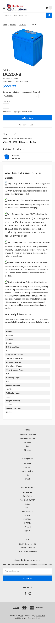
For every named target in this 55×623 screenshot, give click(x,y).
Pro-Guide (27, 496)
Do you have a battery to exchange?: (21, 92)
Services (27, 442)
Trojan (27, 515)
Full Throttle (27, 511)
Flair (21, 616)
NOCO (27, 508)
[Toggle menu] (3, 7)
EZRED (27, 523)
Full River (27, 519)
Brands (28, 479)
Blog (27, 446)
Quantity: (6, 101)
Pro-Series (27, 492)
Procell (27, 527)
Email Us (24, 142)
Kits (27, 475)
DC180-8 (16, 158)
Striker (27, 504)
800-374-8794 (11, 142)
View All (27, 531)
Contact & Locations (27, 434)
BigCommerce (39, 616)
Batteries (28, 463)
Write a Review (22, 81)
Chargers (27, 467)
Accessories (27, 471)
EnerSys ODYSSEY (27, 500)
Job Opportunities (27, 438)
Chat (34, 142)
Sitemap (27, 450)
